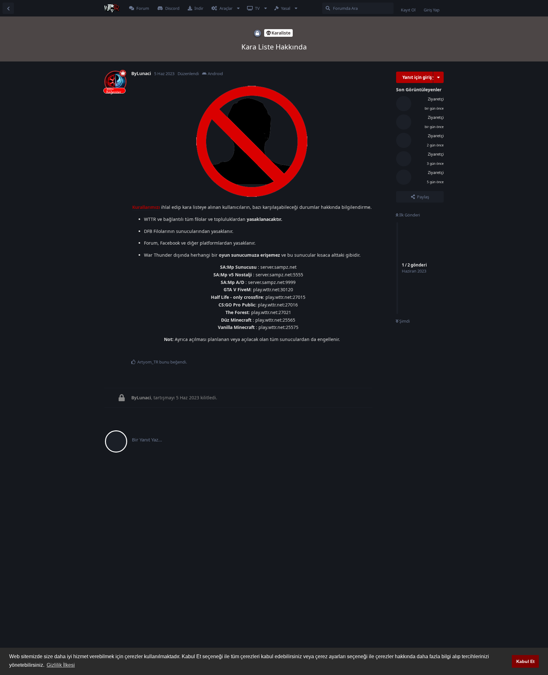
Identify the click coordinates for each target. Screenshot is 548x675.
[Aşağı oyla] (347, 352)
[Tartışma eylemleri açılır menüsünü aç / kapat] (438, 77)
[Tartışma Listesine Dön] (8, 8)
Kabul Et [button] (525, 661)
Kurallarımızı (146, 207)
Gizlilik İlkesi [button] (61, 665)
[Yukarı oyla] (333, 352)
